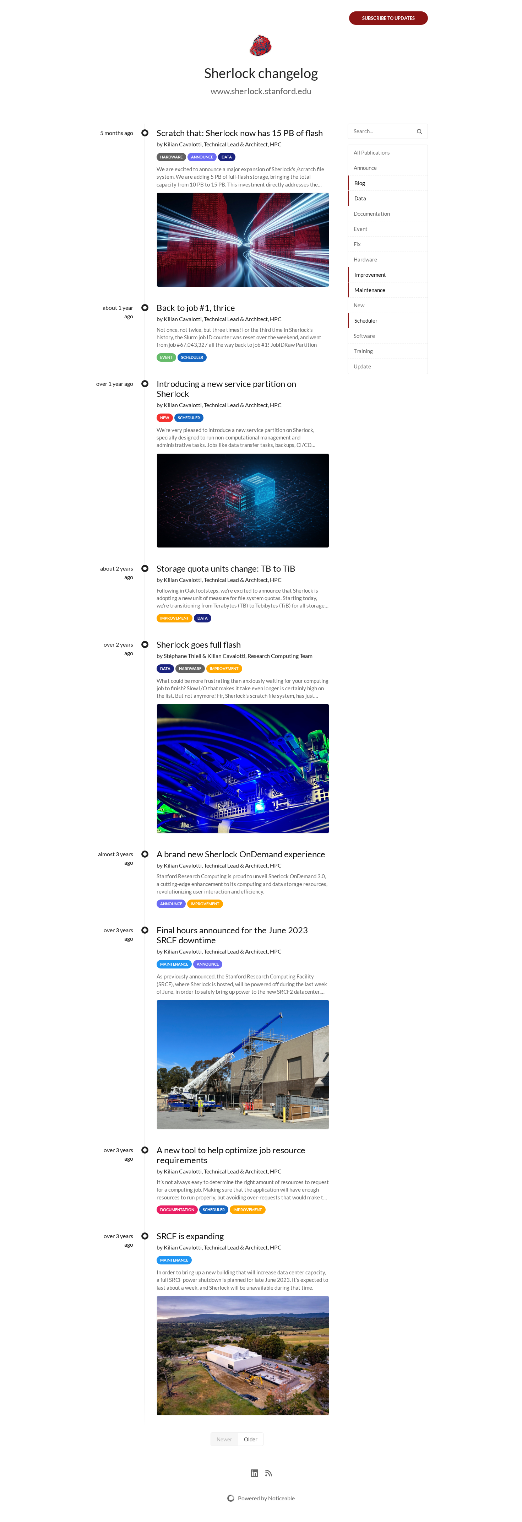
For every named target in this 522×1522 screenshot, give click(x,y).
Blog (359, 183)
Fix (357, 244)
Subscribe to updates (388, 18)
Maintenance (369, 290)
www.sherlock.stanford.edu (261, 91)
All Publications (372, 152)
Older (250, 1439)
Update (362, 366)
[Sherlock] (261, 47)
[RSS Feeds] (268, 1472)
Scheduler (365, 320)
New (359, 305)
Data (360, 198)
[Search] (419, 131)
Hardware (365, 259)
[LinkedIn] (258, 1472)
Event (361, 229)
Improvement (370, 274)
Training (363, 351)
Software (364, 336)
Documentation (372, 213)
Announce (365, 167)
